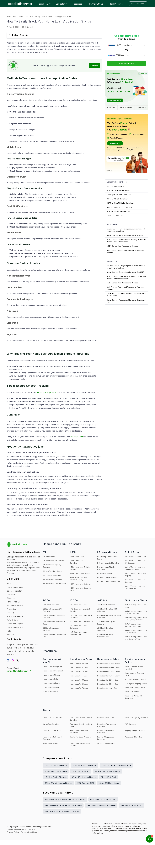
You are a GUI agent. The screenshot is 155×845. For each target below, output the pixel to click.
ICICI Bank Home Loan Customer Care (78, 633)
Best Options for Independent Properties (62, 811)
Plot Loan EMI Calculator (134, 737)
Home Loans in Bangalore (52, 667)
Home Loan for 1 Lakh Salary (108, 688)
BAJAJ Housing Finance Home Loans (136, 606)
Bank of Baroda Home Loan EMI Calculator (135, 562)
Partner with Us (96, 4)
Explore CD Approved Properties (105, 738)
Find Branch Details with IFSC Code (81, 725)
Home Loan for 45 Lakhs (79, 668)
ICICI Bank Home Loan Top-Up (81, 622)
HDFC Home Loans (77, 557)
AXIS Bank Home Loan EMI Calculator (107, 610)
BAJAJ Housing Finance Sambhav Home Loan (134, 625)
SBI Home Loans (49, 557)
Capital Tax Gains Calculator (80, 737)
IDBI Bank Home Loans (51, 605)
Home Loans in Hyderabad (53, 671)
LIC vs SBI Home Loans (109, 783)
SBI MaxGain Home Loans (52, 571)
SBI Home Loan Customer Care (54, 583)
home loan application (46, 392)
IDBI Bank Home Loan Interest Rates (54, 623)
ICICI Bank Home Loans (78, 605)
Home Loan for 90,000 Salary (108, 684)
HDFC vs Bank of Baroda (55, 777)
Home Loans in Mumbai (51, 675)
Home (9, 17)
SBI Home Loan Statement (52, 579)
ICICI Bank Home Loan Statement (78, 627)
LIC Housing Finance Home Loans (107, 558)
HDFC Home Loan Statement (80, 584)
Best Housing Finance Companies (101, 805)
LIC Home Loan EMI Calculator (108, 563)
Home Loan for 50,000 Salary (108, 668)
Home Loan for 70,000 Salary (108, 676)
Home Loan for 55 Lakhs (79, 676)
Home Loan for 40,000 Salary (108, 664)
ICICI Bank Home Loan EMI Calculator (80, 610)
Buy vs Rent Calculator (51, 724)
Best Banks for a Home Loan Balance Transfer (65, 799)
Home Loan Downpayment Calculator (80, 744)
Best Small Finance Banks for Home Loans (63, 805)
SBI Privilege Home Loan (52, 575)
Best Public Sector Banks (132, 805)
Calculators (61, 4)
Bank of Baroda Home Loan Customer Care (135, 587)
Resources (77, 4)
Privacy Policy (13, 832)
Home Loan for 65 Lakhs (79, 684)
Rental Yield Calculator (51, 743)
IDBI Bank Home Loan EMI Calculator (52, 610)
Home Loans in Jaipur (51, 687)
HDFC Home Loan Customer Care (80, 589)
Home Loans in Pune (50, 691)
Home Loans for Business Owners (134, 674)
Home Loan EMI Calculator (52, 718)
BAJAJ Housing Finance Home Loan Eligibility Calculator (136, 619)
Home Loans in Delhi (50, 679)
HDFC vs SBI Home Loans (56, 765)
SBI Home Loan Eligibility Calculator (52, 566)
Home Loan (17, 17)
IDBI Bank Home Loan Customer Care (54, 635)
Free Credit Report (138, 4)
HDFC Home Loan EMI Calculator (78, 562)
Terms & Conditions (29, 832)
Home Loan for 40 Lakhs (79, 664)
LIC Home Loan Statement (107, 577)
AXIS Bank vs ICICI (85, 783)
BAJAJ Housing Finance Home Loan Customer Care (136, 638)
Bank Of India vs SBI (81, 771)
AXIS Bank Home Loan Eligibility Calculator (109, 616)
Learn (26, 17)
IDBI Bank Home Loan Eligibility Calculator (54, 616)
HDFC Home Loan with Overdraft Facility (78, 579)
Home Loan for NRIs (132, 692)
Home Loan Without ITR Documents (133, 697)
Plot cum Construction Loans (135, 679)
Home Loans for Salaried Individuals (134, 668)
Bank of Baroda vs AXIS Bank (108, 771)
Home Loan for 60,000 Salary (108, 672)
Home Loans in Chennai (51, 683)
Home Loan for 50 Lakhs (79, 672)
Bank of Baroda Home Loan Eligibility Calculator (135, 568)
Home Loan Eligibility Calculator (136, 718)
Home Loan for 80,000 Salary (108, 680)
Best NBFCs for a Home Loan (103, 799)
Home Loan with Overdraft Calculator (52, 738)
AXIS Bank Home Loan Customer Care (105, 635)
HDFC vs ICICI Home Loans (85, 765)
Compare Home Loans (105, 718)
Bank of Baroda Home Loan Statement (135, 581)
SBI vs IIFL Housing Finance (83, 777)
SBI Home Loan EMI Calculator (54, 561)
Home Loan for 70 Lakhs (79, 688)
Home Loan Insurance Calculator (105, 732)
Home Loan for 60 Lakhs (79, 680)
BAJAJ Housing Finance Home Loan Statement (136, 631)
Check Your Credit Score (52, 730)
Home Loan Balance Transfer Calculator (81, 719)
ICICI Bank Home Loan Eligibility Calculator (81, 616)
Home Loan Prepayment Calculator (79, 732)
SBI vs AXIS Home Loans (56, 771)
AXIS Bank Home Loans (106, 605)
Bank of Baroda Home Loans (135, 557)
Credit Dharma (76, 437)
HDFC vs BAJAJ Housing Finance (116, 765)
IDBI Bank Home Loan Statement (51, 629)
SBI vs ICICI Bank (108, 777)
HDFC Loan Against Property (80, 573)
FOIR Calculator (130, 724)
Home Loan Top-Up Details (135, 688)
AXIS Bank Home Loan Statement (105, 629)
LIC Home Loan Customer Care (108, 582)
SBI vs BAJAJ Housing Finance (58, 783)
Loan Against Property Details (136, 684)
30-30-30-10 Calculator (106, 743)
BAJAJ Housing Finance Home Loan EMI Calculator (136, 612)
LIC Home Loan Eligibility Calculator (106, 568)
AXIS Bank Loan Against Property (106, 623)
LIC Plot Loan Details (104, 573)
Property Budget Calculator (135, 730)
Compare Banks (126, 63)
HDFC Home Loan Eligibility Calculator (80, 568)
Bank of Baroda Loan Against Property (135, 574)
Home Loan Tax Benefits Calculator (106, 725)
